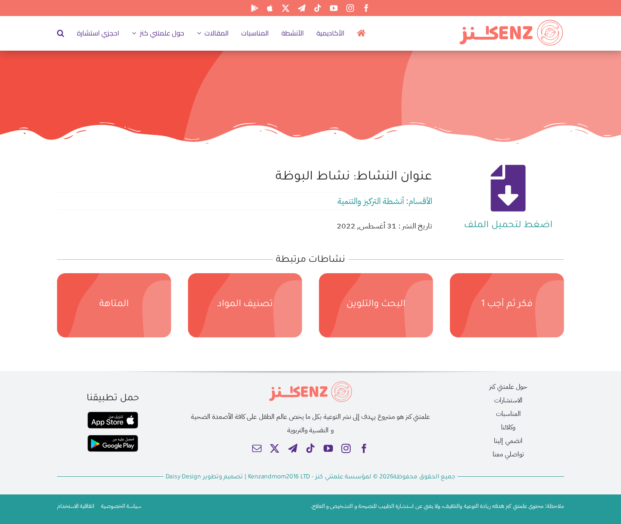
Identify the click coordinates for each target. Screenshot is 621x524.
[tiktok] (317, 8)
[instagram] (350, 8)
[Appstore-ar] (112, 415)
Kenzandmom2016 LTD (280, 477)
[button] (60, 33)
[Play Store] (255, 8)
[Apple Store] (270, 8)
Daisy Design (183, 477)
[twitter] (285, 8)
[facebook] (366, 8)
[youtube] (334, 8)
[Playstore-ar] (112, 438)
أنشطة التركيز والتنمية (370, 201)
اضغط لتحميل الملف (508, 226)
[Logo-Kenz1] (511, 21)
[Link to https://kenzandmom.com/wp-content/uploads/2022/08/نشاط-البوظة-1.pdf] (508, 188)
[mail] (256, 448)
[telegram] (301, 8)
